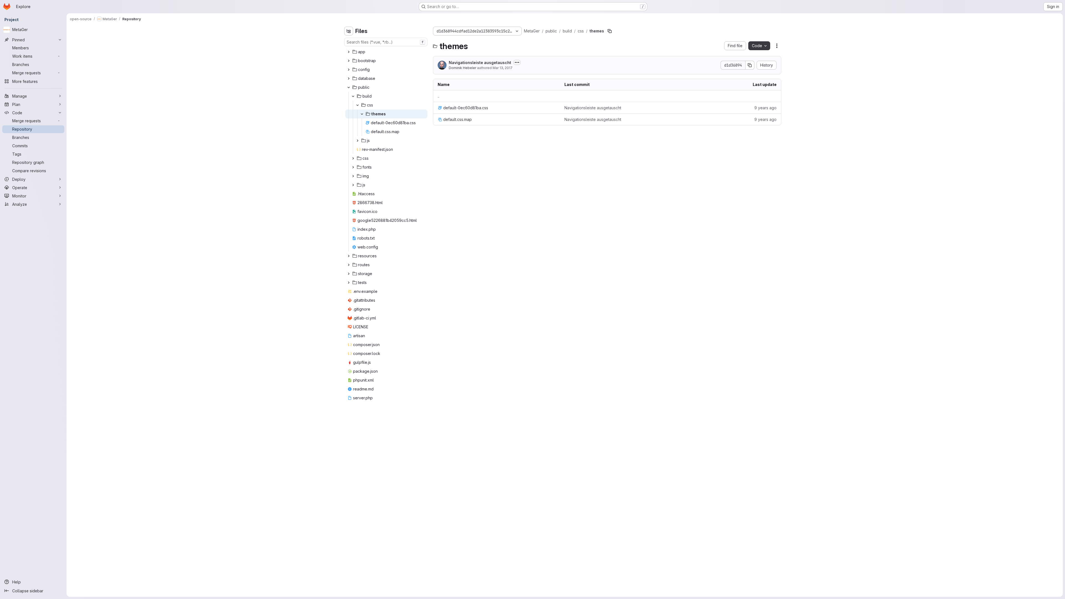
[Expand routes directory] (348, 265)
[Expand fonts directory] (353, 167)
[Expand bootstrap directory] (348, 60)
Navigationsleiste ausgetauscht (480, 62)
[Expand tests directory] (348, 282)
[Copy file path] (609, 31)
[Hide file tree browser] (348, 31)
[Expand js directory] (357, 140)
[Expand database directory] (348, 78)
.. (438, 96)
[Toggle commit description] (517, 62)
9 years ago (765, 107)
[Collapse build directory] (353, 96)
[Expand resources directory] (348, 256)
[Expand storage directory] (348, 273)
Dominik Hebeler (462, 68)
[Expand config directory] (348, 69)
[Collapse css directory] (357, 105)
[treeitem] (386, 51)
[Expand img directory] (353, 176)
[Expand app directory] (348, 52)
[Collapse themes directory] (362, 114)
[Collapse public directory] (348, 87)
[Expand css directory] (353, 158)
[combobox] (385, 42)
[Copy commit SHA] (750, 65)
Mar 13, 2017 (503, 68)
